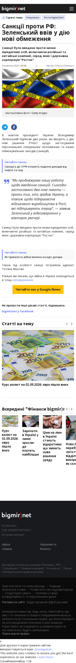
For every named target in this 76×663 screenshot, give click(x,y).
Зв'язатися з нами (14, 589)
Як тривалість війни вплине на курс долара (33, 257)
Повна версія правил (15, 633)
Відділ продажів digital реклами (47, 602)
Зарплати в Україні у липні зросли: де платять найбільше (30, 443)
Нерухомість (48, 544)
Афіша (6, 544)
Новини (7, 549)
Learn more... (46, 657)
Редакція (55, 586)
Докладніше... (43, 649)
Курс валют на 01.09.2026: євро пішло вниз (35, 384)
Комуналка (32, 17)
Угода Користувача (18, 593)
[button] (67, 324)
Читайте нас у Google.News (38, 289)
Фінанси (45, 549)
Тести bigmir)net (54, 17)
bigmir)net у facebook (18, 311)
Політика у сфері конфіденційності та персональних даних (29, 594)
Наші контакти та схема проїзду (23, 586)
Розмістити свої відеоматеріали (51, 589)
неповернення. (23, 280)
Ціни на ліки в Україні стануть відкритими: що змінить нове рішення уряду (52, 446)
